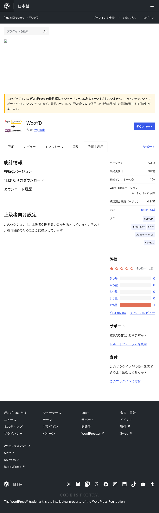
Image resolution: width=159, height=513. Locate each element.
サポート (149, 147)
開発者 (86, 426)
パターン (49, 433)
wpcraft (39, 130)
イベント (126, 420)
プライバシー (13, 433)
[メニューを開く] (153, 6)
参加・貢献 (128, 413)
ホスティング (13, 426)
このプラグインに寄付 (125, 381)
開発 (76, 147)
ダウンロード (144, 126)
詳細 (11, 147)
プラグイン (50, 426)
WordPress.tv (93, 433)
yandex (149, 242)
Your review (118, 313)
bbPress (12, 460)
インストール (54, 147)
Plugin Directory (14, 17)
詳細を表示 (95, 147)
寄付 (125, 426)
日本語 (17, 484)
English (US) (147, 209)
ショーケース (52, 413)
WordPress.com (17, 446)
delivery (149, 218)
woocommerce (145, 234)
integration (139, 226)
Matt (9, 453)
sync (151, 226)
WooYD (34, 123)
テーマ (47, 420)
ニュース (10, 420)
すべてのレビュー (142, 313)
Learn (85, 413)
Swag (126, 433)
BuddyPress (14, 467)
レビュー (29, 147)
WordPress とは (15, 413)
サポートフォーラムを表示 (128, 344)
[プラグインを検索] (45, 31)
